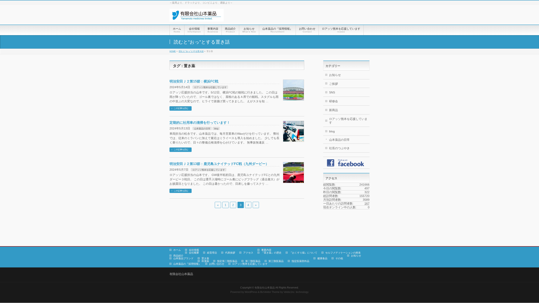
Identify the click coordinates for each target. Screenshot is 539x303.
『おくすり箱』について (303, 252)
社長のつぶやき (339, 148)
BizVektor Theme (270, 292)
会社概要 (194, 252)
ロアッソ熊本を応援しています (210, 87)
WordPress (251, 292)
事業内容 (266, 250)
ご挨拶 (333, 83)
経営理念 (212, 252)
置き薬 (205, 258)
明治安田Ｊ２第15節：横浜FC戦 (193, 81)
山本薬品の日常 (202, 128)
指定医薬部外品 (300, 261)
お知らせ (335, 75)
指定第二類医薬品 (227, 261)
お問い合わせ (216, 263)
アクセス (248, 252)
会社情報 (194, 250)
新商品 (333, 110)
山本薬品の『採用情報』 (187, 263)
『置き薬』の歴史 (271, 252)
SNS (332, 92)
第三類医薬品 (276, 261)
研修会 (333, 101)
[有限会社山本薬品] (196, 17)
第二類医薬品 (252, 261)
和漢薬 (205, 261)
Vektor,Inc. (289, 292)
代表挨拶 (230, 252)
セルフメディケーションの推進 (343, 252)
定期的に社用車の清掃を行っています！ (199, 122)
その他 (339, 258)
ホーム (177, 250)
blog (216, 128)
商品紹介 (178, 255)
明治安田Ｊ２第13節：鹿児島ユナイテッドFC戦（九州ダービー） (219, 164)
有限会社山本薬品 (265, 287)
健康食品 (322, 258)
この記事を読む (181, 108)
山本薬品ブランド (183, 258)
